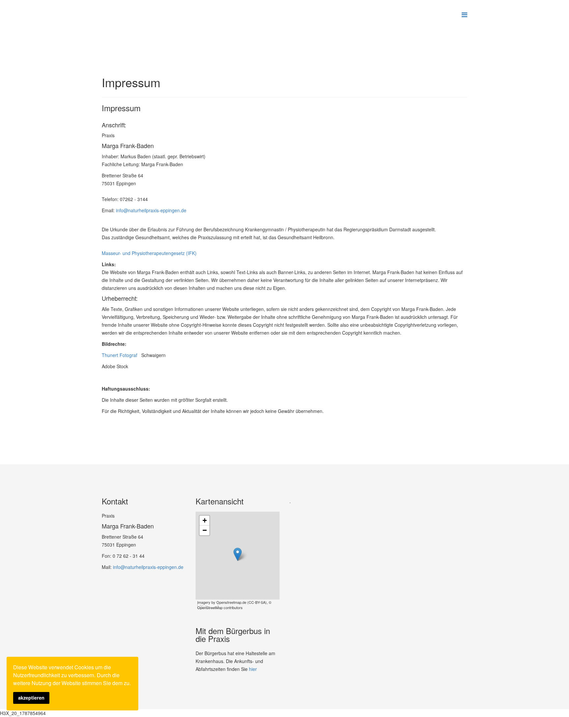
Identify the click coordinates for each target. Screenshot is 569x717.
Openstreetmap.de (231, 602)
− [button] (205, 530)
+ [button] (205, 520)
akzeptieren (31, 697)
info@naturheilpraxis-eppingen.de (151, 210)
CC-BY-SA (257, 602)
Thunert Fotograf (121, 355)
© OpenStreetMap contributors (234, 605)
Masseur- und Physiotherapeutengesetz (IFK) (149, 253)
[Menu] (464, 14)
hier (253, 669)
